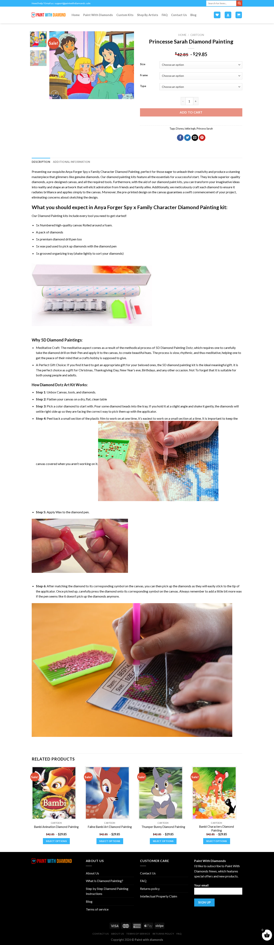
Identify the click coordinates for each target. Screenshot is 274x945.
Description (41, 161)
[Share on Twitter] (187, 137)
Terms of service (97, 909)
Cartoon (197, 34)
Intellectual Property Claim (158, 896)
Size (142, 64)
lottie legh (190, 128)
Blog (193, 15)
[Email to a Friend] (195, 137)
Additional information (71, 161)
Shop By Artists (147, 15)
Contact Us (179, 15)
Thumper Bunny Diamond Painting (163, 827)
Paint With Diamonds (98, 15)
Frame (144, 75)
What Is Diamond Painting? (104, 881)
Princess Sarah (205, 128)
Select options (56, 841)
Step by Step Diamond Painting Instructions (107, 891)
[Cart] (238, 15)
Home (76, 15)
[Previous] (56, 65)
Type (143, 86)
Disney (180, 128)
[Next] (127, 65)
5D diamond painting (176, 365)
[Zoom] (55, 94)
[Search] (239, 3)
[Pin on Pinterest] (202, 137)
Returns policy (150, 888)
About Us (92, 873)
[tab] (41, 162)
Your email (201, 885)
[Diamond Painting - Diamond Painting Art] (49, 14)
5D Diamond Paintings (61, 339)
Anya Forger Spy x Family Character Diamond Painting (102, 171)
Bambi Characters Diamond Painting (216, 828)
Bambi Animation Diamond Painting (56, 827)
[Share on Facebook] (180, 137)
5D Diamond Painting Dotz (174, 347)
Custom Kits (124, 15)
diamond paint (167, 182)
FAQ (164, 15)
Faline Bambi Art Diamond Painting (110, 827)
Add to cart (191, 112)
